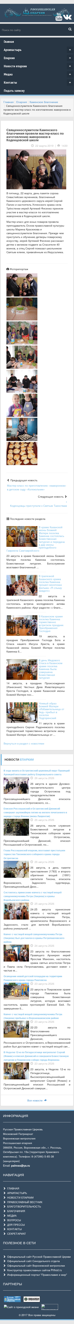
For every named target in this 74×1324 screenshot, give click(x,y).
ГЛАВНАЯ (12, 1188)
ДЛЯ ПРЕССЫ (15, 1224)
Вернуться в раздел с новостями (24, 743)
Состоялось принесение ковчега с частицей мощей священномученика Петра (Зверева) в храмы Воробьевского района (32, 896)
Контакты (37, 82)
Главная (9, 41)
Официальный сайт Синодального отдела (33, 1261)
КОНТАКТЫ (14, 1229)
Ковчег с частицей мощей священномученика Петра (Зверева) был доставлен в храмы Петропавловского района (34, 937)
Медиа (37, 74)
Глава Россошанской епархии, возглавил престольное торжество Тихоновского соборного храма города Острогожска (34, 854)
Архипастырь (37, 50)
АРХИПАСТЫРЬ (16, 1193)
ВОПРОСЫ (13, 1220)
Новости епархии (37, 66)
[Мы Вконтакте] (67, 18)
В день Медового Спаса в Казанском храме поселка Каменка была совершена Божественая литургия (50, 668)
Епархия (37, 58)
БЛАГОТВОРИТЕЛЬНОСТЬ (23, 1206)
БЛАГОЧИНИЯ (15, 1211)
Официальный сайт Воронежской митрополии (35, 1265)
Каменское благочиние (44, 102)
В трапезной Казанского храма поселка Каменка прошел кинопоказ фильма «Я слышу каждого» (50, 583)
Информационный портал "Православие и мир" (36, 1274)
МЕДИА (11, 1215)
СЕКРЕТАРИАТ (16, 1233)
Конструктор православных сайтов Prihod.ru (34, 1270)
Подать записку (14, 90)
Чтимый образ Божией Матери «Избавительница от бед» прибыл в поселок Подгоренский (51, 710)
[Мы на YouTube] (58, 18)
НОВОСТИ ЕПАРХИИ (20, 1197)
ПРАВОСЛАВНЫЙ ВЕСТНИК (24, 1202)
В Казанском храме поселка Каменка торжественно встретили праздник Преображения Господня (51, 623)
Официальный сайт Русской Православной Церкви (38, 1256)
